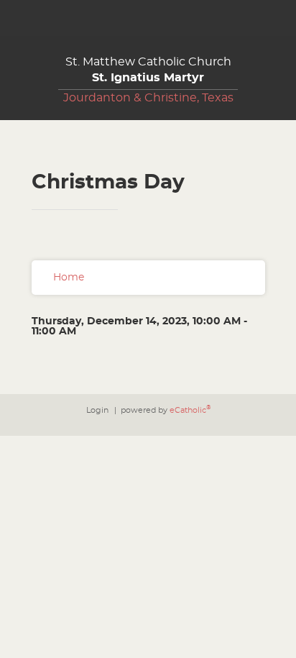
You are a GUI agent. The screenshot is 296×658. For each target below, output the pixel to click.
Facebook (285, 18)
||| (18, 18)
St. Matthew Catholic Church (148, 69)
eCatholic (190, 410)
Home (68, 278)
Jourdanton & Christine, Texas (148, 98)
